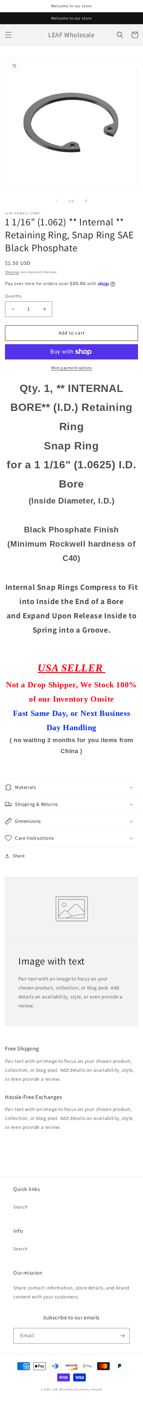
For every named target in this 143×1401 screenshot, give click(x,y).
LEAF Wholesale (62, 1389)
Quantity (13, 296)
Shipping (12, 272)
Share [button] (19, 856)
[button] (8, 35)
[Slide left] (57, 201)
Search (20, 1207)
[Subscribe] (122, 1336)
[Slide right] (86, 201)
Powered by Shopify (88, 1389)
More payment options (71, 367)
